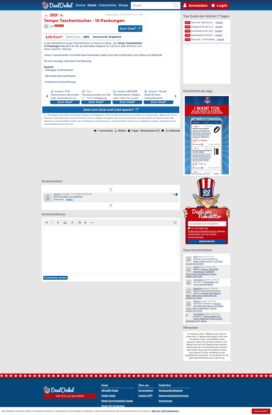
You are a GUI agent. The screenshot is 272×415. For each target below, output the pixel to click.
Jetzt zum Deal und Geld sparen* (109, 110)
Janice (56, 194)
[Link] (72, 222)
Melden (69, 199)
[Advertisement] (111, 154)
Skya (195, 256)
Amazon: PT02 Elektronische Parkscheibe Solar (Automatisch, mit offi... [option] (65, 97)
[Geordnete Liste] (85, 222)
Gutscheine (107, 5)
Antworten (58, 199)
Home (80, 5)
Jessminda (198, 314)
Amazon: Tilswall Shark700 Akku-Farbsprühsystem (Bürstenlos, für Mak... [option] (156, 97)
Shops (123, 5)
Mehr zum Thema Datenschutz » (165, 411)
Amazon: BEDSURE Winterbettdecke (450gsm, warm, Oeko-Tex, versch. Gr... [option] (127, 97)
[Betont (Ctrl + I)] (52, 222)
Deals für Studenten (113, 406)
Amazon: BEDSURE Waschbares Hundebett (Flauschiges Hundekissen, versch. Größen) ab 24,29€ (202, 273)
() (152, 130)
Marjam (196, 301)
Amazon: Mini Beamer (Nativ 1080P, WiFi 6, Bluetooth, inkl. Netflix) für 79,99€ (203, 295)
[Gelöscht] (58, 222)
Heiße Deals (108, 395)
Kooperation (145, 390)
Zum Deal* (128, 28)
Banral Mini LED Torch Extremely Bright (205, 283)
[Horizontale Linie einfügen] (92, 222)
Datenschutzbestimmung (202, 231)
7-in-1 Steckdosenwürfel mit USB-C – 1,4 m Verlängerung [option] (96, 97)
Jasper (196, 267)
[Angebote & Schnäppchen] (57, 5)
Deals (92, 5)
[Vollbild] (175, 222)
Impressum (165, 400)
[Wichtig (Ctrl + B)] (47, 222)
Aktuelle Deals (109, 390)
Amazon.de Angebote (107, 36)
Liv (52, 26)
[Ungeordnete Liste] (79, 222)
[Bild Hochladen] (65, 222)
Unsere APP (145, 395)
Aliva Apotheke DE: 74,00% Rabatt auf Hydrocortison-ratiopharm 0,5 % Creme (204, 318)
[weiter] (219, 22)
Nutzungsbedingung (171, 390)
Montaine (197, 288)
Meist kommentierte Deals (117, 400)
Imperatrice (198, 280)
